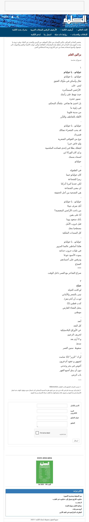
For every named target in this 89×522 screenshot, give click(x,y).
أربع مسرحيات (77, 509)
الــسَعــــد (78, 502)
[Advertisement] (44, 6)
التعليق (73, 423)
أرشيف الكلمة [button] (67, 30)
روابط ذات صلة (61, 34)
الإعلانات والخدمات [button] (79, 34)
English (5, 17)
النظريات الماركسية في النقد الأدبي (70, 512)
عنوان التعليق (75, 418)
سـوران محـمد (76, 60)
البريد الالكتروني (74, 412)
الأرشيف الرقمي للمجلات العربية (43, 30)
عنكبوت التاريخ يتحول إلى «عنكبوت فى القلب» (67, 499)
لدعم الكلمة (35, 34)
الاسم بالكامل (75, 405)
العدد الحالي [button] (82, 30)
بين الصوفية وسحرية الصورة (73, 496)
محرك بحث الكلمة (19, 30)
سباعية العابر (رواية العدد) (73, 506)
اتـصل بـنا (47, 34)
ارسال (76, 441)
